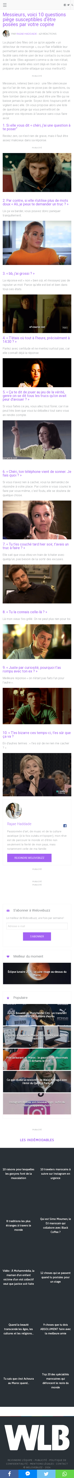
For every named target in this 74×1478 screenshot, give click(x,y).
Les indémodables (37, 1140)
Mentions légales (42, 1463)
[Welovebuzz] (16, 5)
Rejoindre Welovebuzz (29, 857)
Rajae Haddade (27, 33)
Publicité (41, 1460)
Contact (62, 1463)
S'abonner (37, 936)
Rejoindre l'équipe (20, 1460)
